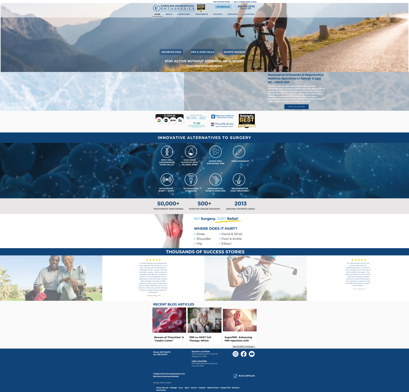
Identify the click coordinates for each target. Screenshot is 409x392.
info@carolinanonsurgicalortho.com (169, 374)
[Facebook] (244, 354)
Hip (199, 244)
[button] (183, 14)
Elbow (226, 244)
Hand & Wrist (231, 234)
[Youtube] (252, 354)
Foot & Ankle (231, 239)
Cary (318, 78)
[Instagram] (235, 354)
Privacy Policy (159, 383)
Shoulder (204, 239)
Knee (201, 234)
